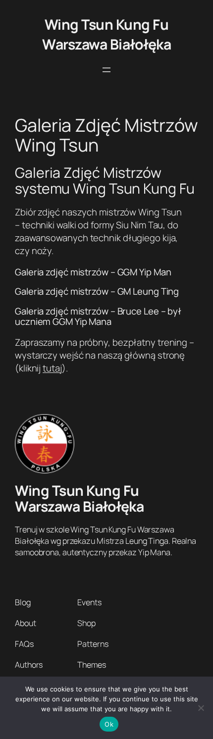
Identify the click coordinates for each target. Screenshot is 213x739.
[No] (201, 708)
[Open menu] (106, 70)
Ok (109, 724)
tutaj (52, 368)
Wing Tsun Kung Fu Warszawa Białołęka (106, 34)
